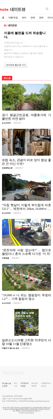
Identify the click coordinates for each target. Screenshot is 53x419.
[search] (47, 8)
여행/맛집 (13, 17)
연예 (32, 17)
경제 (41, 17)
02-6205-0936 (10, 401)
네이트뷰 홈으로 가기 (16, 65)
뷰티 (24, 17)
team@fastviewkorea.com (42, 401)
